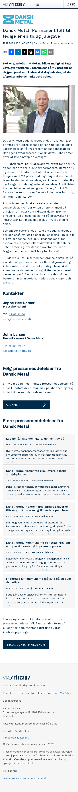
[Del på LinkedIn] (18, 52)
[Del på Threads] (31, 52)
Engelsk (16, 778)
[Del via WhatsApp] (44, 52)
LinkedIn (8, 731)
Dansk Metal (41, 43)
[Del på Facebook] (11, 52)
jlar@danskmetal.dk (17, 350)
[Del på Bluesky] (37, 52)
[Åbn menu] (38, 4)
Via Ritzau (66, 693)
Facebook (20, 731)
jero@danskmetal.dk (17, 319)
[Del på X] (24, 52)
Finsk (43, 778)
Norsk (25, 778)
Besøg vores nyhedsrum (26, 644)
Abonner (13, 404)
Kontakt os (9, 693)
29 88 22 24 (17, 314)
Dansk (6, 778)
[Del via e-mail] (51, 52)
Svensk (35, 778)
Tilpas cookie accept (16, 737)
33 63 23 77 (17, 346)
